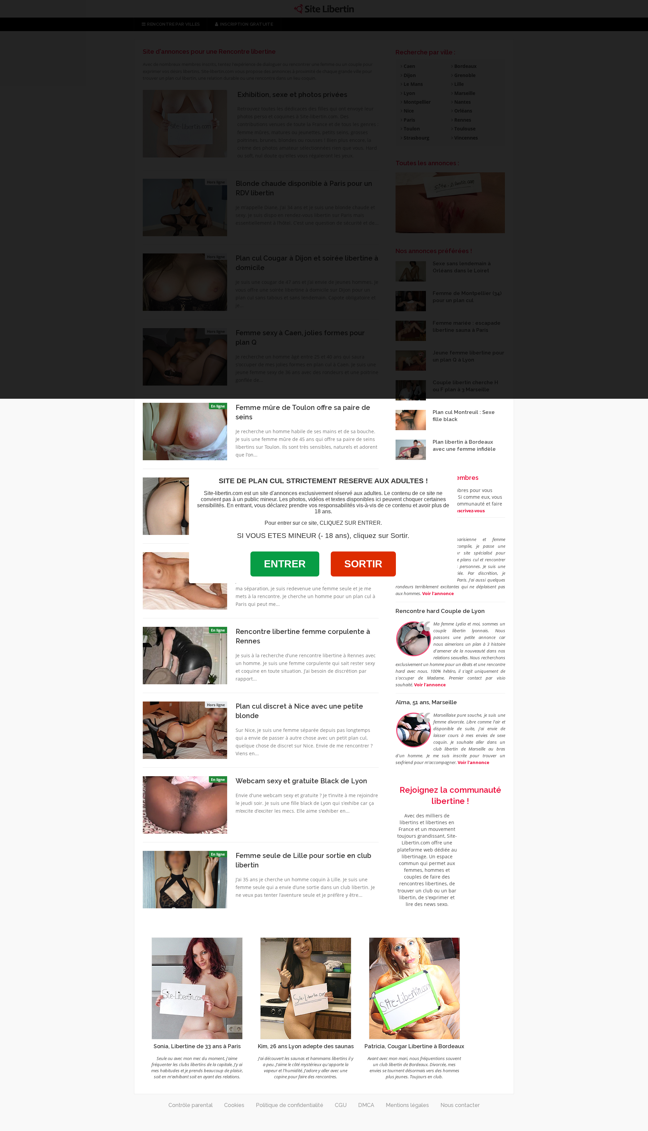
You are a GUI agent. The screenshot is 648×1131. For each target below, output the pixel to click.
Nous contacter (460, 1105)
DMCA (366, 1105)
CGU (341, 1105)
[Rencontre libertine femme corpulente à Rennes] (185, 654)
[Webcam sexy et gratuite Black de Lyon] (185, 804)
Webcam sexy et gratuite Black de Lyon (301, 781)
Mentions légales (407, 1105)
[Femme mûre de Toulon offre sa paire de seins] (185, 430)
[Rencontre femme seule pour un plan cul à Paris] (185, 580)
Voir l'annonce (430, 685)
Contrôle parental (190, 1105)
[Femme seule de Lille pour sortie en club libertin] (185, 879)
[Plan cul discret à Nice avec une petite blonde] (185, 729)
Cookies (234, 1105)
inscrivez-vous (469, 511)
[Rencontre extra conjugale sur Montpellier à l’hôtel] (185, 505)
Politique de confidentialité (289, 1105)
